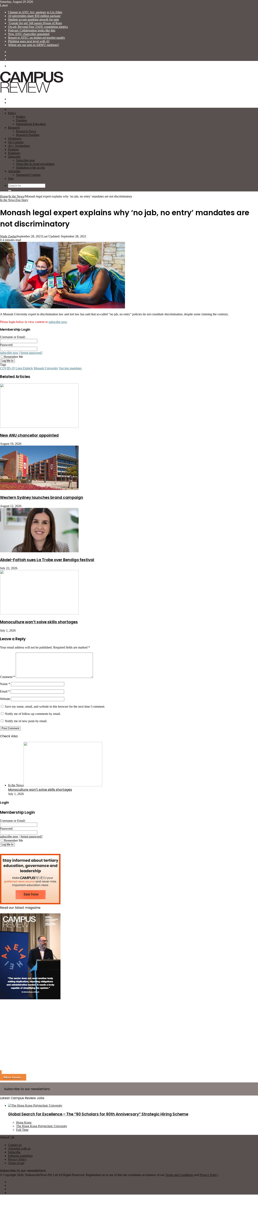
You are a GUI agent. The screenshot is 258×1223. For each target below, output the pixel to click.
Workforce (15, 138)
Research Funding (27, 135)
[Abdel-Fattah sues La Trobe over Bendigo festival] (39, 551)
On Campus (15, 142)
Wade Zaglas (8, 236)
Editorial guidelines (20, 1155)
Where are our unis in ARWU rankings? (33, 45)
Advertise (14, 171)
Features (13, 149)
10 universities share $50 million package (34, 16)
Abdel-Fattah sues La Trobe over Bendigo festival (47, 560)
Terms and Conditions (179, 1175)
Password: (6, 345)
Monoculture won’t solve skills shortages (39, 622)
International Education (31, 124)
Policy (12, 113)
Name (5, 684)
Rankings (14, 153)
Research (14, 127)
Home (4, 196)
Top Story (22, 200)
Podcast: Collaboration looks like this (31, 30)
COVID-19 (7, 368)
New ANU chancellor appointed (28, 34)
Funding (21, 120)
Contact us (15, 1145)
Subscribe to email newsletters (35, 164)
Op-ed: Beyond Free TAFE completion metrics (38, 26)
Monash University (46, 368)
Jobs (11, 178)
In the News (16, 196)
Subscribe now (25, 160)
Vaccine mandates (70, 368)
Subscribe (14, 156)
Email (5, 691)
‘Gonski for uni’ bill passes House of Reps (35, 23)
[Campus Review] (31, 92)
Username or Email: (12, 337)
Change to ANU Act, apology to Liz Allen (35, 12)
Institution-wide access (30, 167)
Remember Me (13, 356)
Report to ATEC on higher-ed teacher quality (36, 37)
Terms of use (16, 1163)
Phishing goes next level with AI (28, 41)
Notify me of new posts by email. (26, 721)
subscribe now (58, 322)
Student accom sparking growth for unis (33, 19)
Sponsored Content (28, 175)
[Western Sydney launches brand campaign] (39, 489)
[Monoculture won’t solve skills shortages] (39, 613)
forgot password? (32, 352)
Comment (7, 677)
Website (5, 699)
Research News (26, 131)
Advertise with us (19, 1148)
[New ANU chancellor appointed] (39, 426)
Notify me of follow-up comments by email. (33, 713)
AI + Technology (19, 145)
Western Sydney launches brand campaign (41, 497)
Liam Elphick (24, 368)
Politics (20, 116)
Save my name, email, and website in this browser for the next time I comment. (55, 706)
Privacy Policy (17, 1159)
